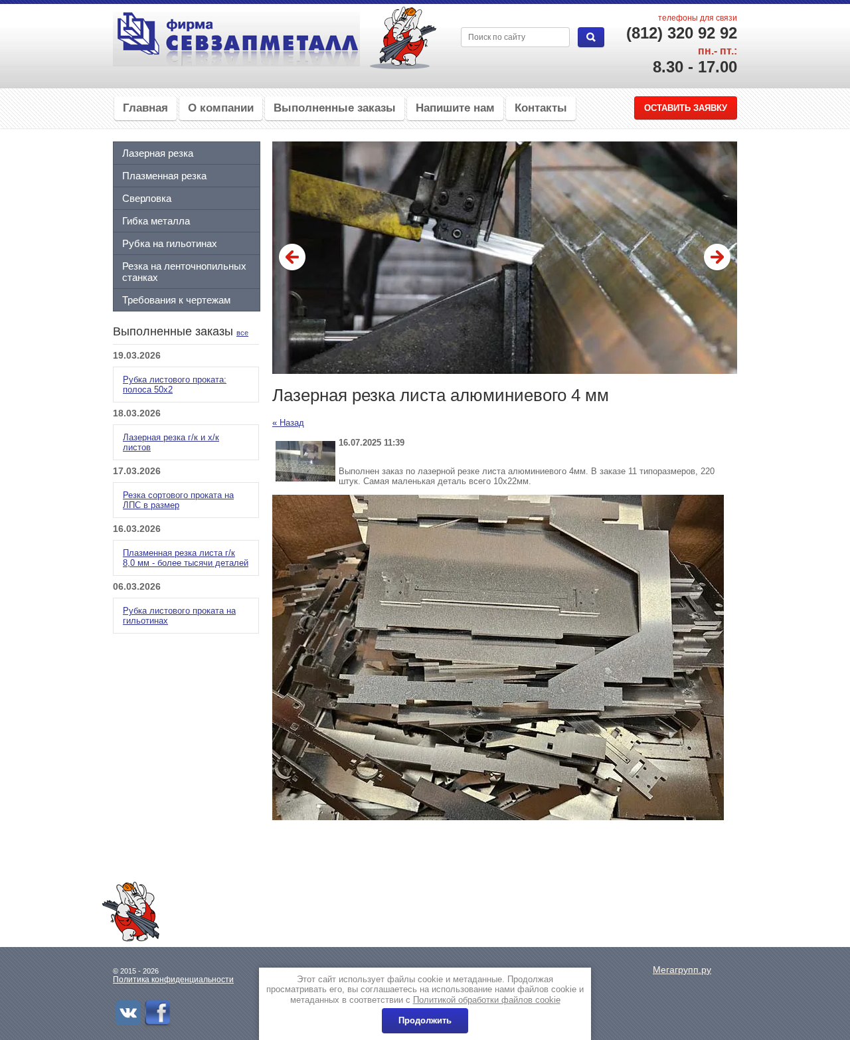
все (242, 333)
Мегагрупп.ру (682, 969)
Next (717, 258)
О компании (221, 108)
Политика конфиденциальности (173, 979)
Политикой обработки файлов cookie (486, 1000)
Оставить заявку (685, 108)
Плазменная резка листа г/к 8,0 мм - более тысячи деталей (185, 558)
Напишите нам (455, 108)
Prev (292, 258)
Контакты (541, 108)
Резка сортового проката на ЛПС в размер (178, 500)
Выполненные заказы (335, 108)
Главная (145, 108)
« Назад (288, 423)
